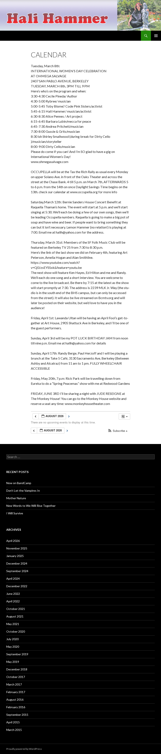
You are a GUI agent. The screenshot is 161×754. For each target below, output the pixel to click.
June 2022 (13, 593)
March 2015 (14, 730)
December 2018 (16, 669)
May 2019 (12, 661)
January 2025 (15, 556)
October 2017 (15, 677)
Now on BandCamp (18, 483)
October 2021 (15, 609)
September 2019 (17, 654)
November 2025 (16, 548)
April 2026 (13, 541)
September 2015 (17, 714)
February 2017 (15, 692)
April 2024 (13, 578)
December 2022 (16, 586)
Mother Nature (16, 498)
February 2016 (15, 707)
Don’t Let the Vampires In (23, 490)
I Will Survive (14, 513)
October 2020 (15, 631)
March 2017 (14, 684)
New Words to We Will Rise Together (31, 505)
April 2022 (13, 601)
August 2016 (14, 699)
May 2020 (12, 646)
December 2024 (16, 563)
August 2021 (14, 616)
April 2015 (13, 722)
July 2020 (12, 639)
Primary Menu (156, 36)
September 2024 (17, 571)
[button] (118, 431)
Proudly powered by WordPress (24, 748)
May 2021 (12, 624)
